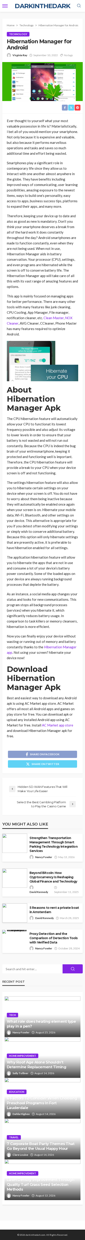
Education (16, 1091)
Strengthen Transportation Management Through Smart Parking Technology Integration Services (53, 844)
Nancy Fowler (43, 857)
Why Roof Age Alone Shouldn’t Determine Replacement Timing (36, 1064)
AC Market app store (57, 725)
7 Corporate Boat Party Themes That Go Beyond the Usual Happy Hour (41, 1146)
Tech (12, 1014)
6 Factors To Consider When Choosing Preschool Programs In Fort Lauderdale (42, 1103)
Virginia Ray (19, 55)
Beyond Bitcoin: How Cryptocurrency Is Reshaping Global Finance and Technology (53, 877)
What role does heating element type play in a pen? (41, 1023)
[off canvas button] (5, 6)
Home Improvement (22, 1055)
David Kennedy (38, 892)
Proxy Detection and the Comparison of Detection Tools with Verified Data (53, 938)
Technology (18, 34)
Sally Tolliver (20, 1073)
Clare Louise (20, 1154)
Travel (14, 1137)
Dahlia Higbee (21, 1114)
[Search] (79, 6)
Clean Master (54, 318)
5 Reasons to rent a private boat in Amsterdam (54, 910)
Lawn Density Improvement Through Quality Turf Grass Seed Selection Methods (40, 1184)
